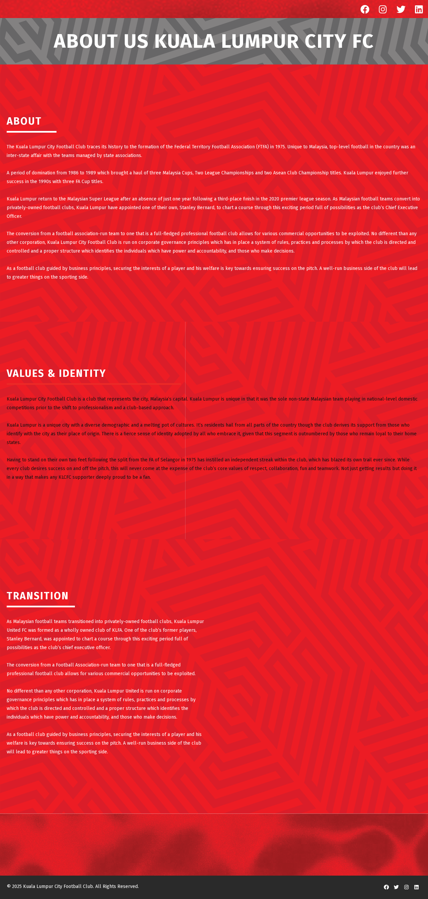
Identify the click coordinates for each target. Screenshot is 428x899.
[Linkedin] (419, 9)
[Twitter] (401, 9)
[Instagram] (383, 9)
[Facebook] (365, 9)
